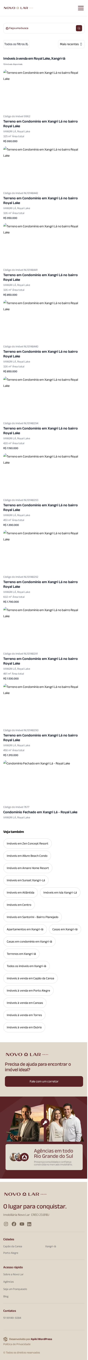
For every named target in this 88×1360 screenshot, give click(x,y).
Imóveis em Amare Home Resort (28, 868)
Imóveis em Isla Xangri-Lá (60, 892)
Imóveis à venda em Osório (24, 1027)
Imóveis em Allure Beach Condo (27, 856)
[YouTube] (22, 1224)
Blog (5, 1296)
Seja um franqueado (15, 1289)
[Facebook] (14, 1224)
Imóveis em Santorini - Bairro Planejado (32, 917)
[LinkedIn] (29, 1224)
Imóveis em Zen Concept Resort (27, 843)
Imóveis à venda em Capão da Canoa (30, 978)
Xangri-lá (50, 1246)
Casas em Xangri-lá (65, 929)
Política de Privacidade (16, 1344)
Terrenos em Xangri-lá (21, 954)
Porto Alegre (10, 1252)
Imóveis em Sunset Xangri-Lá (26, 880)
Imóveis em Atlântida (20, 892)
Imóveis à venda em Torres (24, 1015)
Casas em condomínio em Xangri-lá (29, 941)
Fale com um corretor (44, 1081)
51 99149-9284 (12, 1317)
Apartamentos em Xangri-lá (25, 929)
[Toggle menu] (81, 8)
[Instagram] (6, 1224)
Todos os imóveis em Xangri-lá (26, 966)
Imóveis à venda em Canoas (25, 1003)
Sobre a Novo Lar (13, 1274)
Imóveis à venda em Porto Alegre (28, 990)
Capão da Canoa (12, 1246)
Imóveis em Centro (19, 905)
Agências (8, 1281)
